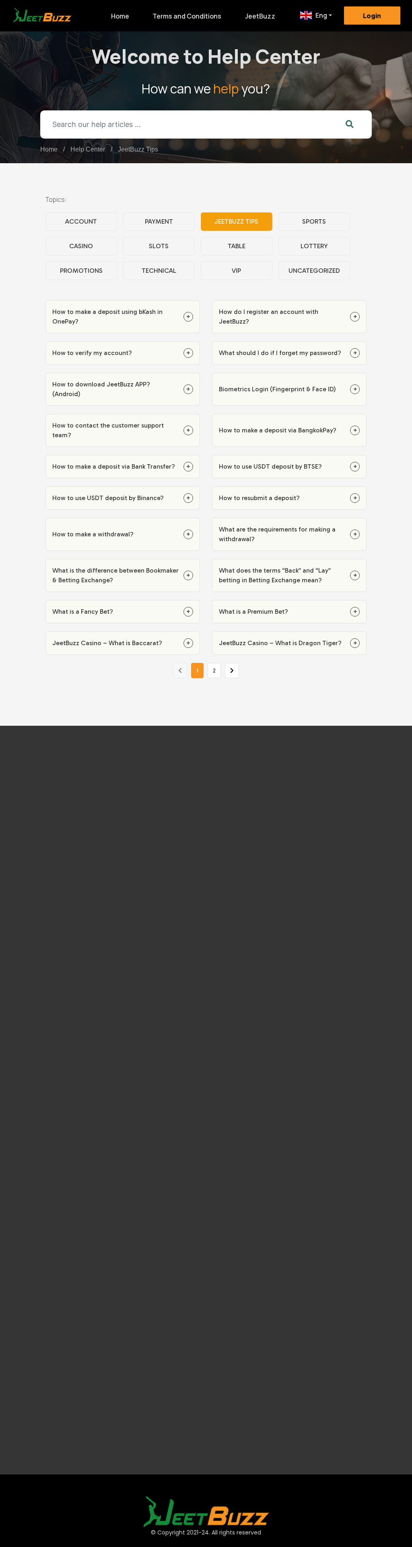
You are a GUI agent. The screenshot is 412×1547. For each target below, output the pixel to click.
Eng (321, 15)
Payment (159, 221)
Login (372, 15)
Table (236, 246)
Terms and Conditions (186, 16)
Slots (159, 246)
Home (120, 16)
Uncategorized (314, 270)
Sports (314, 221)
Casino (81, 246)
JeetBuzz (260, 16)
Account (81, 221)
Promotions (81, 270)
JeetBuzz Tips (138, 149)
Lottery (314, 246)
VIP (236, 270)
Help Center (87, 149)
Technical (159, 270)
